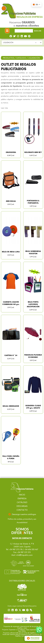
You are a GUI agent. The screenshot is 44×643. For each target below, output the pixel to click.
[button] (7, 30)
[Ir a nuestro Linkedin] (13, 610)
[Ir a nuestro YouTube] (24, 610)
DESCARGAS (22, 506)
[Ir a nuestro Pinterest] (27, 610)
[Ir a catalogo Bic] (22, 600)
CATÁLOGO (21, 58)
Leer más (4, 108)
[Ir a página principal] (22, 487)
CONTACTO (22, 510)
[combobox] (22, 42)
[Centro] (31, 610)
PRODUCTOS (8, 58)
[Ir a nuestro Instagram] (9, 610)
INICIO (22, 494)
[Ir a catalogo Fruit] (22, 587)
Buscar (37, 31)
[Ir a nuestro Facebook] (16, 610)
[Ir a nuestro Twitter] (20, 610)
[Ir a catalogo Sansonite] (22, 594)
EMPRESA (22, 498)
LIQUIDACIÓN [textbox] (19, 42)
